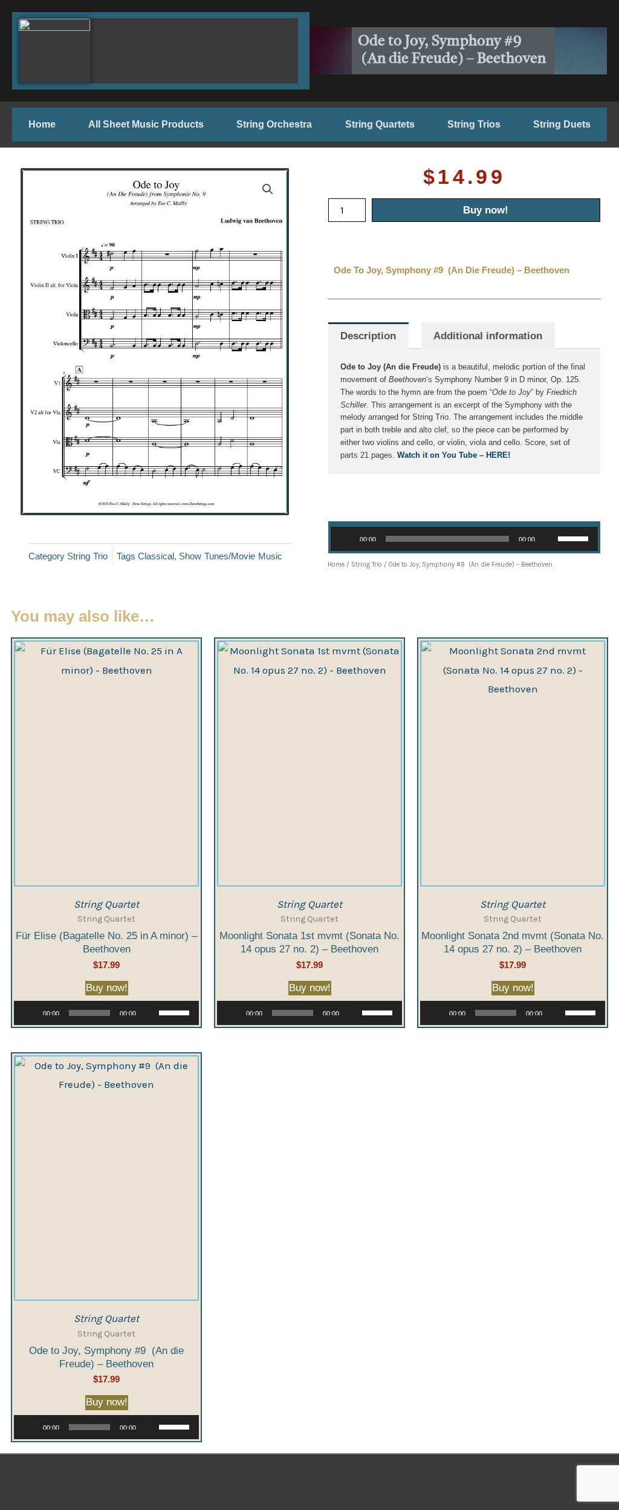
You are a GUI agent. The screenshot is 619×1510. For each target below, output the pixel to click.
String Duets (562, 124)
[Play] (346, 539)
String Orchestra (274, 124)
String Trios (474, 124)
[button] (268, 189)
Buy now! (485, 210)
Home (42, 124)
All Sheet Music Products (146, 124)
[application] (464, 539)
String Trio (87, 556)
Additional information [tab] (487, 336)
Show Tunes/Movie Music (230, 556)
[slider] (575, 537)
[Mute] (548, 539)
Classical (156, 556)
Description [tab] (368, 336)
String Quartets (380, 124)
